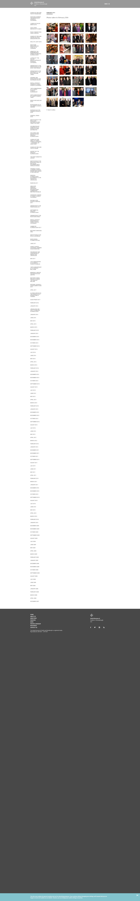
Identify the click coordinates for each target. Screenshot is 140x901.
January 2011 (34, 484)
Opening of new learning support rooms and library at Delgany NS (36, 170)
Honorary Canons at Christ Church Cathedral (35, 196)
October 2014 (34, 342)
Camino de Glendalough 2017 (35, 227)
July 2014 (33, 352)
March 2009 (33, 554)
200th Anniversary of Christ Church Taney (35, 96)
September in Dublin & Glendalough (34, 211)
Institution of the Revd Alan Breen (35, 235)
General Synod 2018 (34, 116)
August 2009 (33, 538)
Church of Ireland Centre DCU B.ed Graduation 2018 (35, 37)
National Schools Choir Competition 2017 (35, 285)
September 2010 (35, 497)
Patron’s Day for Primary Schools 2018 (35, 111)
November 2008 (34, 566)
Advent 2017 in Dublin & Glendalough (34, 152)
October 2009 (34, 532)
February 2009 (34, 557)
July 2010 (33, 503)
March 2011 (33, 481)
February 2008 (34, 591)
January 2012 (34, 446)
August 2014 (33, 349)
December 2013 (34, 374)
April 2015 (33, 324)
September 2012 (35, 421)
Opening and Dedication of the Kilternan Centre (35, 78)
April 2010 (33, 513)
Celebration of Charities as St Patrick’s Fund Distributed (34, 128)
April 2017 (33, 290)
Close (137, 896)
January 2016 (34, 306)
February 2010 (34, 519)
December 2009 (34, 525)
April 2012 (33, 437)
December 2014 (34, 336)
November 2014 (34, 339)
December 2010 (34, 487)
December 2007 (34, 601)
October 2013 (34, 380)
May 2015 (32, 320)
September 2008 (35, 573)
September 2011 (35, 459)
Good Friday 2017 (35, 299)
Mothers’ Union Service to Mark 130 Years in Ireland (35, 279)
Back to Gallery (51, 110)
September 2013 (35, 383)
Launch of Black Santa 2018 (35, 24)
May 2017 (32, 258)
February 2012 (34, 443)
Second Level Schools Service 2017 (35, 201)
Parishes (33, 620)
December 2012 (34, 412)
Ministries (33, 618)
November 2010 (34, 491)
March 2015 (33, 327)
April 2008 (33, 598)
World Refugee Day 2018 (36, 101)
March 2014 (33, 365)
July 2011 (33, 465)
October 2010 (34, 494)
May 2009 (32, 547)
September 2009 (35, 535)
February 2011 (34, 478)
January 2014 (34, 371)
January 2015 (34, 333)
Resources (33, 625)
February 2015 (34, 330)
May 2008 (32, 585)
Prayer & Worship (35, 623)
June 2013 (33, 393)
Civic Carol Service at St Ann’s (35, 28)
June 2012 (33, 431)
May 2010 (32, 510)
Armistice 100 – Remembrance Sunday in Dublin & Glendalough (35, 53)
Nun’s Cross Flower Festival (35, 240)
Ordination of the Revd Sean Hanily (35, 216)
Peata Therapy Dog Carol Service (35, 33)
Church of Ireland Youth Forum (35, 148)
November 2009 (34, 528)
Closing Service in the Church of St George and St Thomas (35, 295)
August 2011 (33, 462)
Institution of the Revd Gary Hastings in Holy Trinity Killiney (35, 121)
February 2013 (34, 405)
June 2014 (33, 355)
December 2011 (34, 450)
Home (32, 614)
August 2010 (33, 500)
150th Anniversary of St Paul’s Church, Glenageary (35, 90)
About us (33, 616)
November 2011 (34, 453)
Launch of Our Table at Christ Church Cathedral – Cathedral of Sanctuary (35, 142)
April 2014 (33, 361)
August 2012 (33, 424)
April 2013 (33, 399)
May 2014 (32, 358)
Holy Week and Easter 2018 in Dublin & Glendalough (34, 134)
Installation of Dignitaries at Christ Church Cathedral (35, 221)
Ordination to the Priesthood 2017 (35, 206)
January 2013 (34, 409)
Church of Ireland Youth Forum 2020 (35, 13)
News (31, 622)
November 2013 (34, 377)
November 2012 (34, 415)
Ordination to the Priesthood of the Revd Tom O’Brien (35, 67)
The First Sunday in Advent (35, 157)
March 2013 (33, 402)
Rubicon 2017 (34, 183)
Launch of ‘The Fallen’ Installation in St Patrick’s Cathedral (35, 60)
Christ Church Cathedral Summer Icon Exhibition (36, 247)
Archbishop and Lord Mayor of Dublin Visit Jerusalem (35, 253)
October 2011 (34, 456)
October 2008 (34, 569)
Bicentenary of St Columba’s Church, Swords (35, 106)
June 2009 (33, 544)
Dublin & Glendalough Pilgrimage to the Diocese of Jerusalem (35, 177)
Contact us (33, 627)
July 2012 (33, 428)
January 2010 (34, 522)
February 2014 (34, 368)
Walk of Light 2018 (35, 41)
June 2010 (33, 506)
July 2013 (33, 390)
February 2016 (34, 302)
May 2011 (32, 472)
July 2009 (33, 541)
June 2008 (33, 582)
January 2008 (34, 588)
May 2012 (32, 434)
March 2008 (33, 595)
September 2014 (35, 346)
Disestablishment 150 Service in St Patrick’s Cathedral (35, 18)
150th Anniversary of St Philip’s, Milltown (35, 268)
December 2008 (34, 563)
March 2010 (33, 516)
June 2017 (33, 243)
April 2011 (33, 475)
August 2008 (33, 576)
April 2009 (33, 550)
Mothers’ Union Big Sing (36, 231)
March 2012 (33, 440)
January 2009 (34, 560)
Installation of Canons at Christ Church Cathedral (35, 84)
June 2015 (33, 317)
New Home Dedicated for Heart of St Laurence (34, 46)
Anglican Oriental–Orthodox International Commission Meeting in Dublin (35, 189)
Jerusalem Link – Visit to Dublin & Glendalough (35, 310)
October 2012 (34, 418)
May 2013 (32, 396)
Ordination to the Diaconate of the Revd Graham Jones (35, 73)
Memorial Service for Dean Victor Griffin (35, 273)
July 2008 (33, 579)
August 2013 (33, 387)
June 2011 (33, 469)
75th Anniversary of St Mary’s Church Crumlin (35, 263)
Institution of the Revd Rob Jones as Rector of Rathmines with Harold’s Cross (35, 163)
